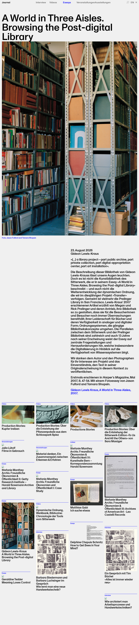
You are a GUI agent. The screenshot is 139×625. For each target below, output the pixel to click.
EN (132, 2)
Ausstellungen (102, 2)
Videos (53, 2)
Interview (41, 2)
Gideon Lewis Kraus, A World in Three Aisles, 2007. (101, 391)
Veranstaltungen (86, 2)
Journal (6, 2)
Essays (67, 2)
